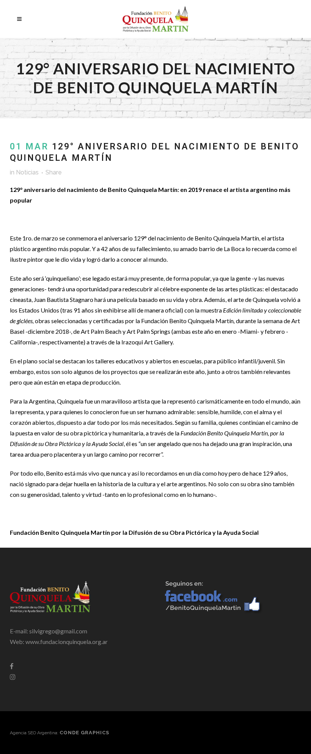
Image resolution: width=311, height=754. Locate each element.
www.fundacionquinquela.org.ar (66, 641)
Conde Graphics (84, 732)
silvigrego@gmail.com (58, 631)
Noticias (27, 172)
